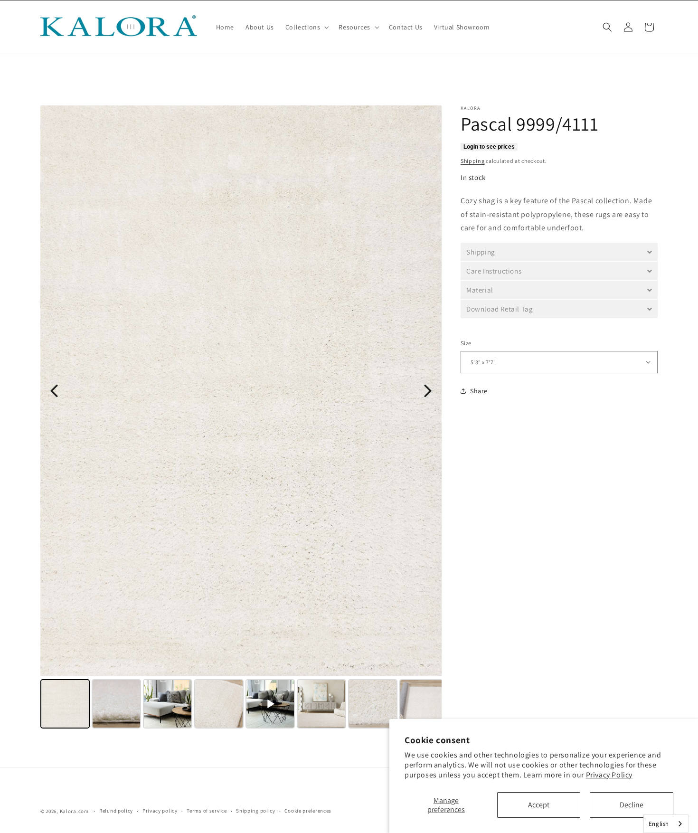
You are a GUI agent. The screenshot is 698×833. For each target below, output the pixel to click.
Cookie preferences (307, 810)
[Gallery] (241, 418)
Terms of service (206, 810)
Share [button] (479, 391)
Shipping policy (255, 810)
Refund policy (116, 810)
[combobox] (666, 823)
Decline (631, 805)
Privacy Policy (609, 775)
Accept (538, 805)
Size (466, 343)
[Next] (428, 391)
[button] (306, 27)
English (659, 824)
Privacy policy (160, 810)
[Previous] (54, 391)
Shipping (473, 160)
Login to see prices (489, 146)
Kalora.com (74, 811)
